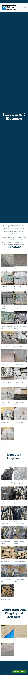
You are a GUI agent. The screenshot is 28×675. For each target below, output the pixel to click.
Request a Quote (19, 672)
